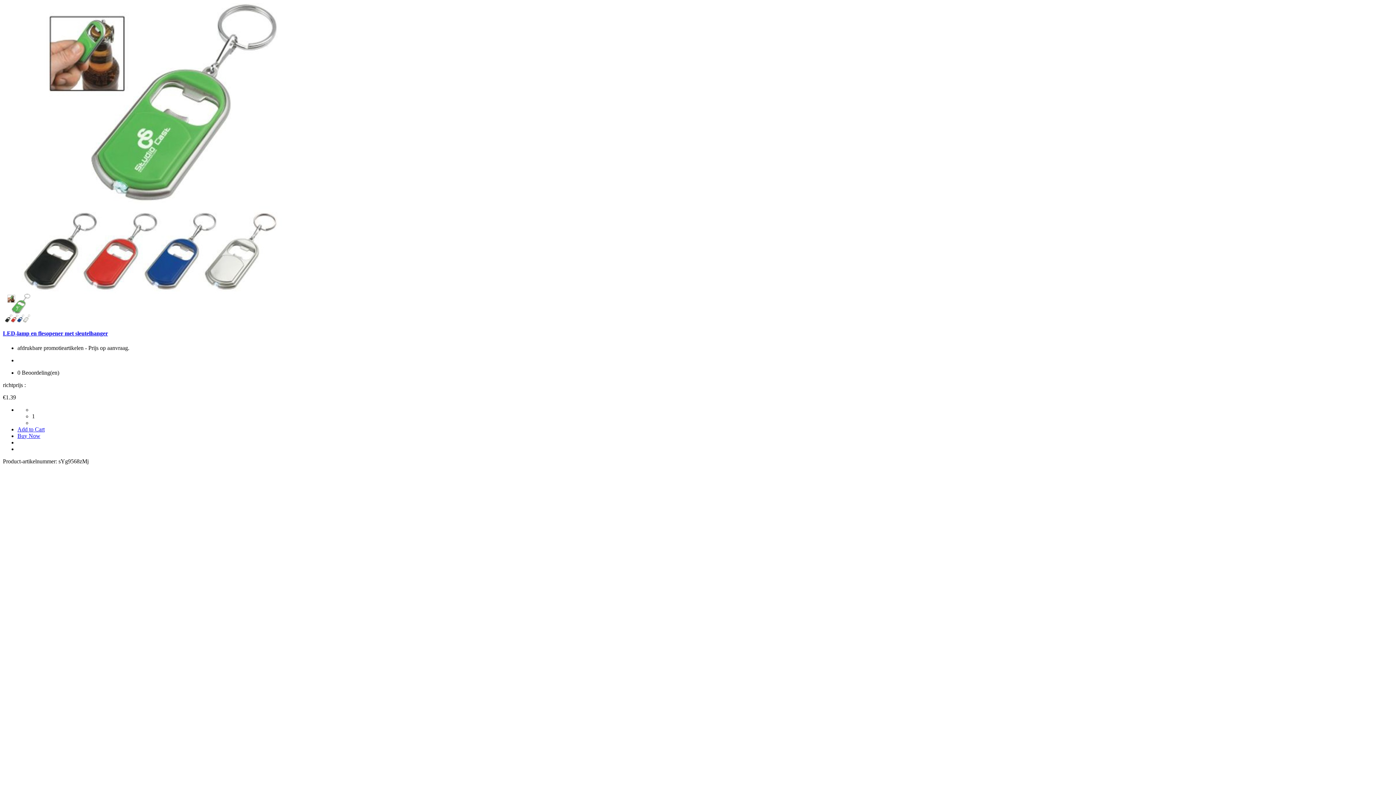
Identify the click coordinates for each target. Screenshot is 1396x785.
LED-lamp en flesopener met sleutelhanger (55, 333)
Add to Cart (31, 429)
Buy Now (28, 436)
